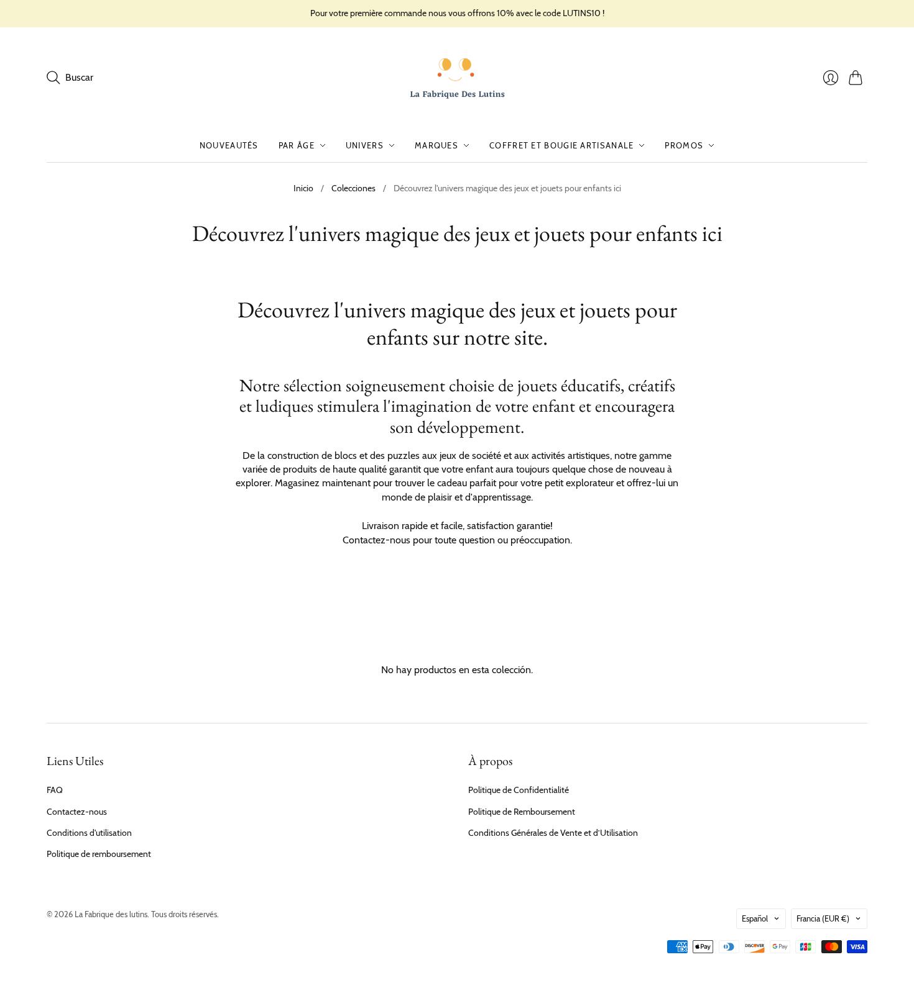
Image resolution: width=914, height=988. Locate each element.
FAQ (55, 789)
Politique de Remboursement (521, 811)
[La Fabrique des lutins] (457, 78)
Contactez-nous (77, 811)
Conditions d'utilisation (89, 832)
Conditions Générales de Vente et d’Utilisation (553, 832)
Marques (436, 145)
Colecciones (353, 188)
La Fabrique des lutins (111, 914)
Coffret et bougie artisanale (561, 145)
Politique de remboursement (99, 853)
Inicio (303, 188)
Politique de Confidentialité (518, 789)
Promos (684, 145)
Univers (365, 145)
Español (755, 918)
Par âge (297, 145)
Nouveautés (229, 145)
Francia (822, 918)
